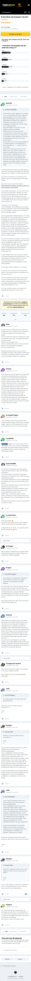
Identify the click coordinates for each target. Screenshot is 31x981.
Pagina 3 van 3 (14, 96)
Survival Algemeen (13, 28)
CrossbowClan (11, 515)
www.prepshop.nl (18, 307)
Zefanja (8, 369)
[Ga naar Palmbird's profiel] (3, 906)
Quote (7, 296)
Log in (4, 87)
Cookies (20, 976)
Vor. (5, 96)
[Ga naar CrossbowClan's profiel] (3, 516)
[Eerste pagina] (2, 96)
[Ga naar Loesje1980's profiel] (3, 439)
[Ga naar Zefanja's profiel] (3, 370)
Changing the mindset (13, 663)
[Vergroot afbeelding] (22, 393)
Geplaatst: (11, 105)
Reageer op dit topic (15, 34)
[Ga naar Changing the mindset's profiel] (3, 664)
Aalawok (9, 615)
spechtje (9, 103)
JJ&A (8, 689)
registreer (10, 87)
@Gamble (4, 444)
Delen (8, 959)
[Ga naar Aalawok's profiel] (3, 616)
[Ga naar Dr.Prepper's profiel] (3, 547)
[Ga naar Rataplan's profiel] (3, 726)
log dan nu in (20, 941)
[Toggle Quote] (4, 109)
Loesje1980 (10, 438)
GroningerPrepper (12, 415)
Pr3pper (8, 568)
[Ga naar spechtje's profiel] (3, 104)
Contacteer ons (12, 976)
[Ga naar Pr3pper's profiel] (3, 568)
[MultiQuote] (2, 296)
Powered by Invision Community (15, 978)
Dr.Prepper (7, 27)
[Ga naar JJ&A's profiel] (3, 689)
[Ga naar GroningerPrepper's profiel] (3, 416)
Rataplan (9, 725)
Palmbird (9, 905)
